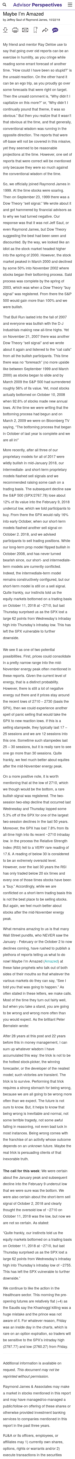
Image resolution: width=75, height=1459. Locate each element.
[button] (5, 30)
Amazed (51, 961)
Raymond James (36, 20)
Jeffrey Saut (14, 20)
